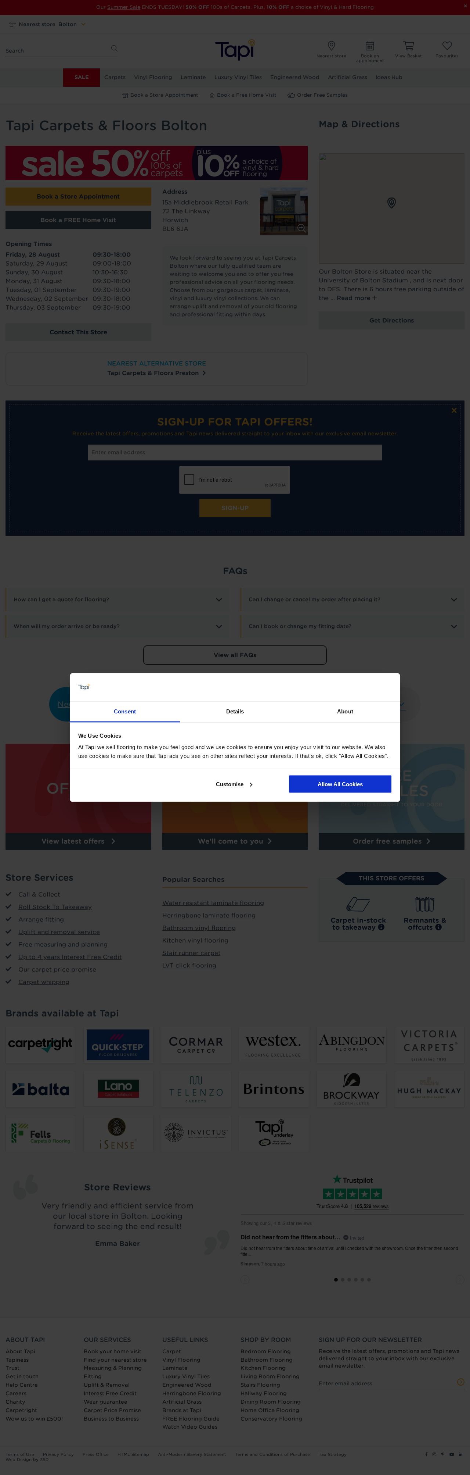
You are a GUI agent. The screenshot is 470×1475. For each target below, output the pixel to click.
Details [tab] (235, 711)
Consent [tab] (125, 711)
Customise (229, 784)
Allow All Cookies (340, 784)
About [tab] (345, 711)
